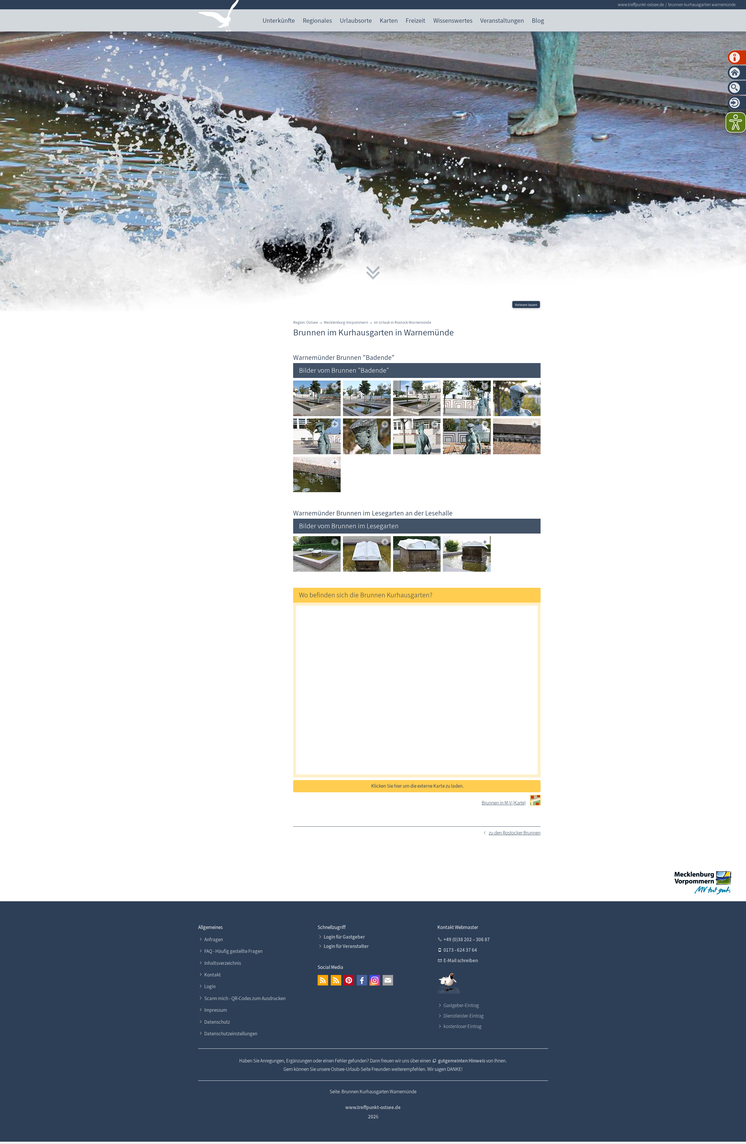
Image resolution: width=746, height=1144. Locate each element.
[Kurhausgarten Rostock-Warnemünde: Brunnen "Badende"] (317, 398)
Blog (538, 20)
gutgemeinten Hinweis (462, 1060)
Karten (389, 20)
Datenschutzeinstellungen (230, 1033)
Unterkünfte (279, 20)
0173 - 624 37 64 (460, 950)
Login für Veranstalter (346, 946)
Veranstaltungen (502, 20)
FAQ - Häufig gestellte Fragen (233, 951)
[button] (323, 980)
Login (210, 986)
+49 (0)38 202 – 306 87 (467, 939)
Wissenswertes (452, 20)
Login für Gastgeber (344, 937)
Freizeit (415, 20)
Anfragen (213, 939)
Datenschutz (217, 1022)
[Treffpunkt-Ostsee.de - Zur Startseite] (219, 17)
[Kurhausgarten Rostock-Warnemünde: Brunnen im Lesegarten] (317, 554)
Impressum (215, 1010)
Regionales (317, 20)
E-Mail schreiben (461, 960)
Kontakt (212, 974)
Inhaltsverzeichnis (222, 963)
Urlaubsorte (356, 20)
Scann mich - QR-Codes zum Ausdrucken (245, 998)
